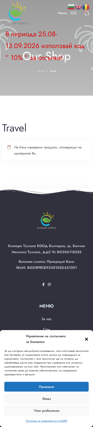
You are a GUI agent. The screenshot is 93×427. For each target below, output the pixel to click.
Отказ (46, 398)
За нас (46, 318)
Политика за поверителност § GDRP (46, 421)
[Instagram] (49, 284)
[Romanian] (86, 6)
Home (40, 71)
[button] (86, 339)
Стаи (46, 329)
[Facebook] (44, 284)
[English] (78, 6)
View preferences (46, 410)
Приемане (46, 386)
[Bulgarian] (71, 6)
